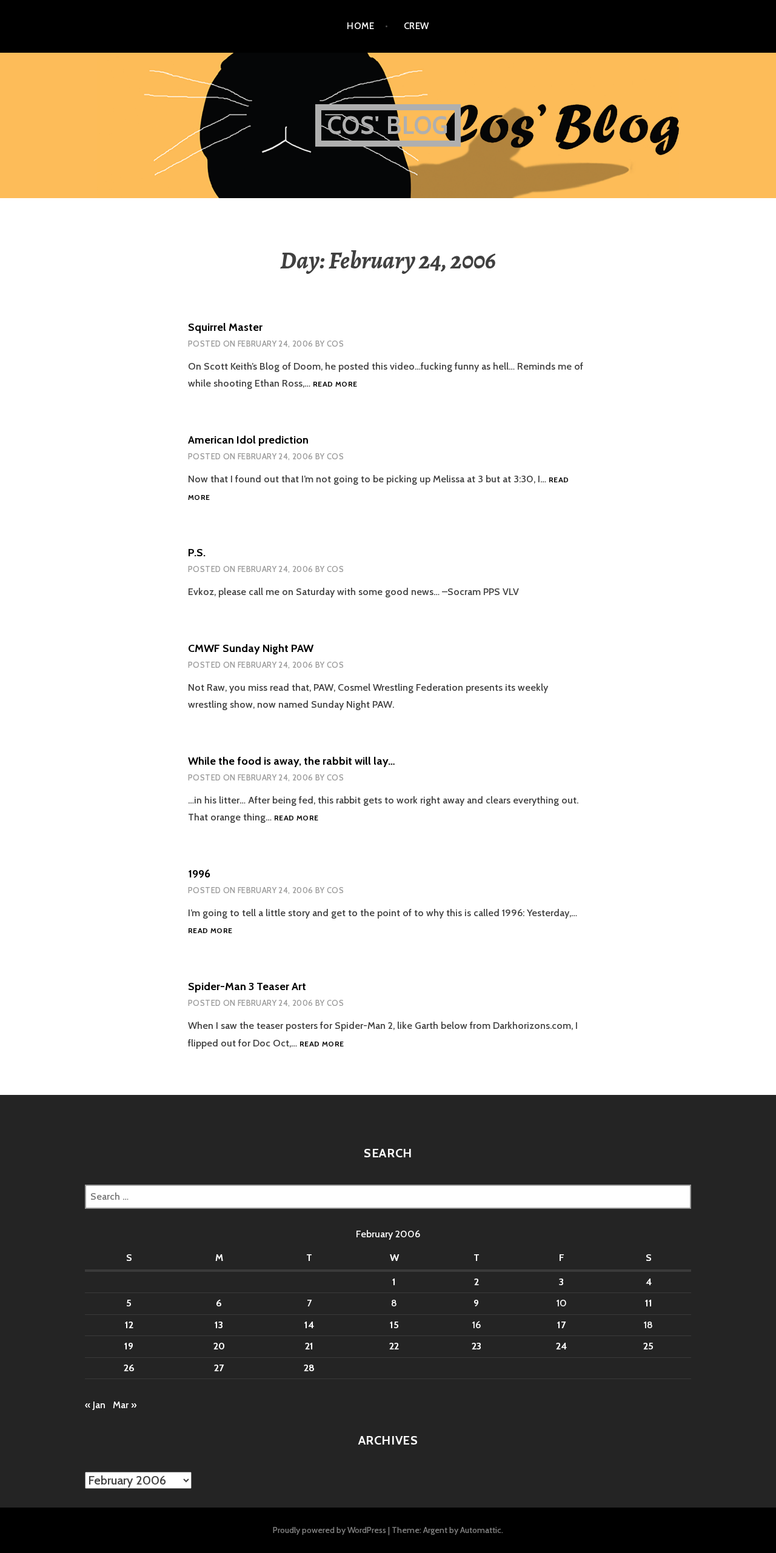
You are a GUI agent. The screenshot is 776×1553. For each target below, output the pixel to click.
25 (648, 1346)
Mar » (124, 1405)
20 (219, 1346)
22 (394, 1346)
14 (309, 1325)
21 (309, 1346)
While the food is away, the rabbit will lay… (291, 761)
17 (561, 1325)
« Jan (95, 1405)
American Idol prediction (248, 440)
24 (561, 1346)
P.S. (197, 552)
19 (128, 1346)
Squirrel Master (225, 327)
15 (394, 1325)
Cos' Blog (388, 125)
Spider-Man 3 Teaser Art (247, 986)
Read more (335, 384)
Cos (335, 343)
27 (219, 1368)
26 (129, 1368)
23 (476, 1346)
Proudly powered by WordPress (329, 1530)
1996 (199, 873)
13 (219, 1325)
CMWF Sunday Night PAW (250, 648)
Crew (416, 26)
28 (309, 1368)
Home (360, 26)
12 (129, 1325)
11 (648, 1303)
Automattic (480, 1530)
